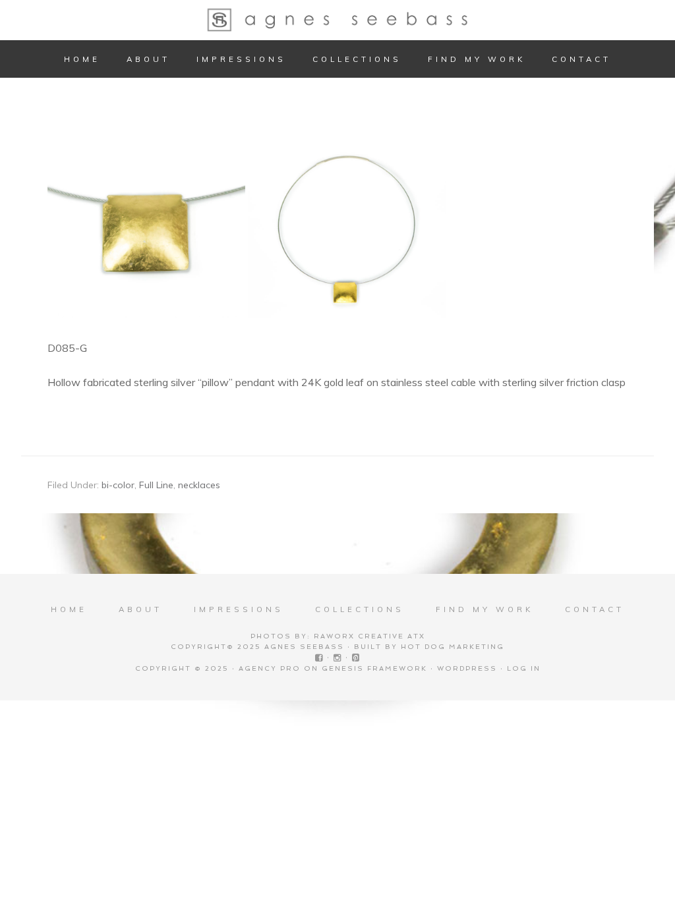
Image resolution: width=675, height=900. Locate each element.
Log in (524, 668)
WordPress (467, 668)
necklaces (199, 485)
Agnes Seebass (337, 20)
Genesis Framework (374, 668)
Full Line (156, 485)
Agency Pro (270, 668)
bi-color (118, 485)
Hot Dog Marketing (452, 646)
